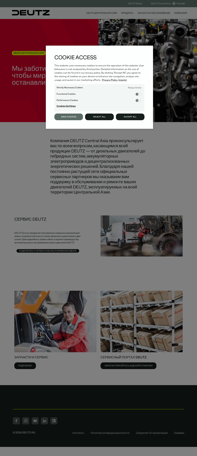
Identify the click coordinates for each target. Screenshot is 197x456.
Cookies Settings (66, 106)
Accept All (130, 117)
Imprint (122, 79)
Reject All (99, 117)
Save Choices (68, 117)
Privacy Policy (110, 79)
